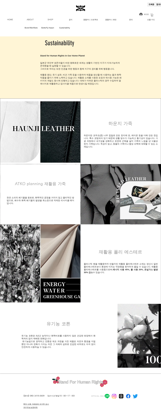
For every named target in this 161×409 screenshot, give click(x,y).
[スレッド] (121, 396)
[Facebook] (128, 396)
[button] (152, 15)
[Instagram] (114, 396)
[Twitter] (135, 396)
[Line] (107, 396)
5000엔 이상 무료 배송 (9, 4)
